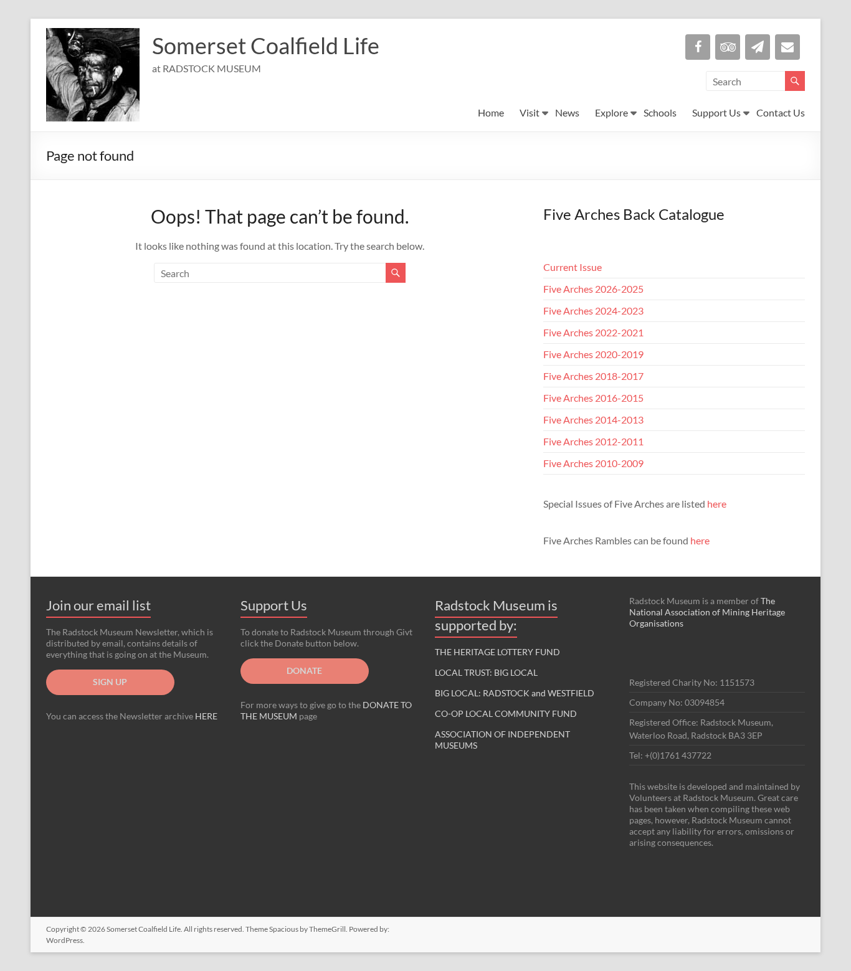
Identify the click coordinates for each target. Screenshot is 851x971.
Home (491, 112)
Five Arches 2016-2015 (593, 398)
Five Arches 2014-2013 (593, 419)
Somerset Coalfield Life (265, 45)
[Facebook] (697, 47)
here (716, 503)
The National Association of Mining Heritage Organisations (707, 611)
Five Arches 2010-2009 (593, 463)
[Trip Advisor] (727, 47)
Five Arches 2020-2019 (593, 354)
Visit (530, 112)
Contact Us (780, 112)
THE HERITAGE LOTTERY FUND (497, 652)
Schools (660, 112)
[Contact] (787, 47)
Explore (611, 112)
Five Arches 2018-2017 (593, 376)
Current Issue (572, 267)
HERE (206, 716)
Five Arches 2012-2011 (593, 441)
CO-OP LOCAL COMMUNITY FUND (506, 713)
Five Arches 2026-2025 (593, 289)
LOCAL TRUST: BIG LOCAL (486, 672)
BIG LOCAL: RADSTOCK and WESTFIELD (514, 693)
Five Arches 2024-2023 (593, 310)
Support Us (716, 112)
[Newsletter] (757, 47)
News (567, 112)
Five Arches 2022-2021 (593, 332)
